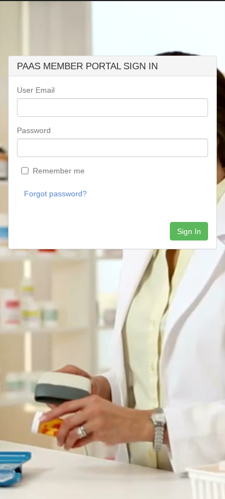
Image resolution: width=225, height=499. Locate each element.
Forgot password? (55, 193)
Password (34, 130)
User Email (36, 90)
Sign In (189, 231)
